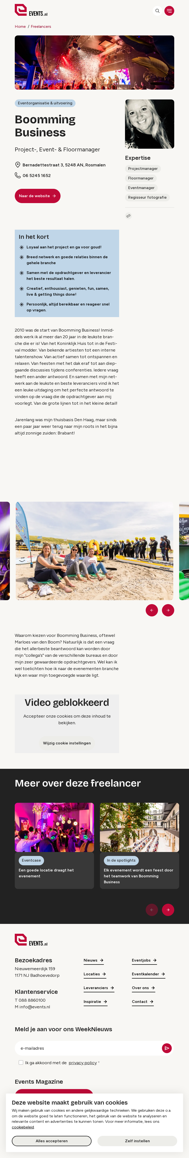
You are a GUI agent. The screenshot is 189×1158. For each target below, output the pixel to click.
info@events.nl (34, 1007)
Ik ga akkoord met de (61, 1062)
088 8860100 (32, 1000)
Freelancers (41, 26)
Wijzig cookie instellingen (67, 743)
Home (20, 26)
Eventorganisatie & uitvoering (45, 103)
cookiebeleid (23, 1127)
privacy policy (83, 1062)
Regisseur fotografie (147, 197)
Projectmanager (143, 168)
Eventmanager (141, 187)
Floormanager (141, 178)
